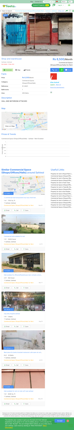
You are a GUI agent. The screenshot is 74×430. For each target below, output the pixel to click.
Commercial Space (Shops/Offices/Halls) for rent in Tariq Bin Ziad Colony (62, 189)
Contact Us (38, 1)
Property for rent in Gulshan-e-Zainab (62, 200)
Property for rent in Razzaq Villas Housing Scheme (62, 178)
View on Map (10, 126)
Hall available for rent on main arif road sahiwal (18, 391)
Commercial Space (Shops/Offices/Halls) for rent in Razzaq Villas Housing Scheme (62, 180)
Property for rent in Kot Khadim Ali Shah (62, 191)
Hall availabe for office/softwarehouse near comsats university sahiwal (26, 275)
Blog (31, 1)
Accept (59, 421)
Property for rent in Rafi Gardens (61, 205)
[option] (37, 34)
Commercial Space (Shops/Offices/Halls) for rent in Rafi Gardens (62, 207)
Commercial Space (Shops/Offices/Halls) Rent (29, 11)
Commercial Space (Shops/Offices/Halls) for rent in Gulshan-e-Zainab (62, 202)
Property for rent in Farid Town (60, 182)
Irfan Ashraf (54, 82)
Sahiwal (47, 11)
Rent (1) (58, 84)
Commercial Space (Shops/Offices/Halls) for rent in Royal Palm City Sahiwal (62, 176)
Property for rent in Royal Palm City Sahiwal (62, 174)
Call (55, 70)
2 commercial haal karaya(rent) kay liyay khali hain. (20, 197)
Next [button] (69, 34)
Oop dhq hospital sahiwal (12, 313)
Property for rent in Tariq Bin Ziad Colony (62, 187)
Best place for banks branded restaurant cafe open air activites (24, 352)
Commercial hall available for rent (14, 236)
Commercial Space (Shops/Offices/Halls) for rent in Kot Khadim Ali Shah (62, 194)
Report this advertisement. (57, 87)
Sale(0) (52, 84)
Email (69, 70)
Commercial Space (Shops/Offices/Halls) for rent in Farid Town (62, 185)
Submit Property (40, 5)
